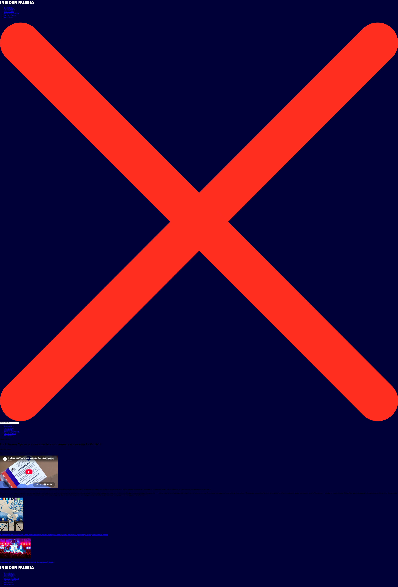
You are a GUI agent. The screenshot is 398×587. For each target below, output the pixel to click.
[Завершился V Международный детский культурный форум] (15, 558)
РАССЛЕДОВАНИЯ (11, 14)
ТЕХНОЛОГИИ (10, 15)
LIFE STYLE (8, 17)
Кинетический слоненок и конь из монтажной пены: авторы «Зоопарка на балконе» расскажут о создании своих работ (54, 535)
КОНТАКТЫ (9, 584)
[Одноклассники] (4, 499)
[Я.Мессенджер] (7, 499)
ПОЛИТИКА (9, 8)
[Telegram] (10, 499)
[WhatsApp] (18, 499)
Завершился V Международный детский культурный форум (27, 562)
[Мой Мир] (21, 499)
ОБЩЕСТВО (9, 12)
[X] (13, 499)
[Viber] (16, 499)
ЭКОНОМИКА (9, 10)
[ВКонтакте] (1, 499)
